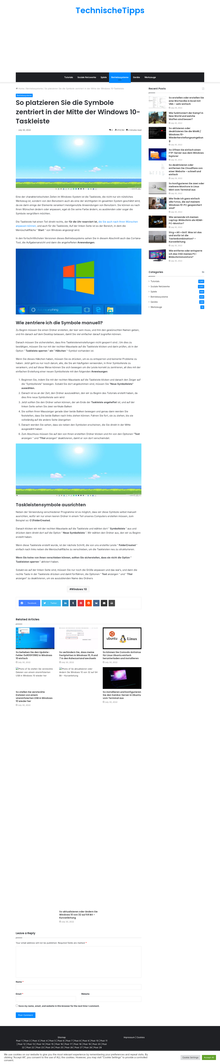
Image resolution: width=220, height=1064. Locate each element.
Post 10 (94, 1040)
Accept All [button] (209, 1057)
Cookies (141, 1037)
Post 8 (77, 1040)
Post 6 (61, 1040)
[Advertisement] (110, 43)
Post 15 (49, 1044)
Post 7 (69, 1040)
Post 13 (31, 1044)
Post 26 (69, 1047)
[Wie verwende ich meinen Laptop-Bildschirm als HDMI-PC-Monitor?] (157, 222)
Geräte (136, 77)
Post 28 (88, 1047)
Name (20, 981)
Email (19, 994)
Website (85, 994)
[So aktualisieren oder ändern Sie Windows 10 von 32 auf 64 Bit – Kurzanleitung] (78, 788)
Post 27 (78, 1047)
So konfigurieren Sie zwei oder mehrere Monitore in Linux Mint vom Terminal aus (186, 186)
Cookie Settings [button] (190, 1057)
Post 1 (19, 1040)
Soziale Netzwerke (86, 77)
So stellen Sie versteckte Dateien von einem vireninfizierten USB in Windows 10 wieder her (34, 696)
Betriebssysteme (120, 77)
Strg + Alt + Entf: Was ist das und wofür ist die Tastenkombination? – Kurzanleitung (185, 237)
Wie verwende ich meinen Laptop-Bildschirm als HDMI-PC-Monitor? (186, 220)
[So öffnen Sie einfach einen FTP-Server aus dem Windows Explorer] (157, 154)
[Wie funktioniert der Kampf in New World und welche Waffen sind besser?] (157, 118)
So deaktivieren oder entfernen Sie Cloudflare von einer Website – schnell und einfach (186, 169)
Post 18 (77, 1044)
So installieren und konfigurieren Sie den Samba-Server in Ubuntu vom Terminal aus (122, 695)
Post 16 (59, 1044)
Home (21, 88)
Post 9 (86, 1040)
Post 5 (52, 1040)
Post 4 (44, 1040)
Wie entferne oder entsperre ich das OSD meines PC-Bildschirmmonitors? (185, 254)
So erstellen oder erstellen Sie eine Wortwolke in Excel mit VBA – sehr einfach (186, 101)
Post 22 (30, 1047)
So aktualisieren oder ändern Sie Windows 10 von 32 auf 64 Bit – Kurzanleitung (78, 914)
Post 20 (96, 1044)
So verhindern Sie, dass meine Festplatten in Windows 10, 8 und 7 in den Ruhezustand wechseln (78, 655)
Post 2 (27, 1040)
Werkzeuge (150, 77)
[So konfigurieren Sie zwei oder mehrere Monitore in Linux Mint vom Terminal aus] (157, 188)
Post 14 (40, 1044)
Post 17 (68, 1044)
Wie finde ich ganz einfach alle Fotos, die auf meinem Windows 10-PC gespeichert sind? (185, 203)
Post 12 (21, 1044)
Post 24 (49, 1047)
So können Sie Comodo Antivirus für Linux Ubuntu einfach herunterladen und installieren (122, 655)
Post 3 (36, 1040)
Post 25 (59, 1047)
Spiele (104, 77)
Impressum (129, 1037)
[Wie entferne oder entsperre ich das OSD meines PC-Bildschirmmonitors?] (157, 255)
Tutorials (68, 77)
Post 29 (98, 1047)
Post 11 (103, 1040)
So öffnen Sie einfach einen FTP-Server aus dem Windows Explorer (186, 153)
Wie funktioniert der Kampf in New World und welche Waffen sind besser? (186, 116)
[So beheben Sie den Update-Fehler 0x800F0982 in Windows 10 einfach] (35, 638)
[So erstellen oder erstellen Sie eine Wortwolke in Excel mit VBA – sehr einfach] (157, 102)
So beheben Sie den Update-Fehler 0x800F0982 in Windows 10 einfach (34, 655)
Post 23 (40, 1047)
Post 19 (87, 1044)
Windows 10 (79, 589)
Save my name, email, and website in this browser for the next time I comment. (59, 1006)
